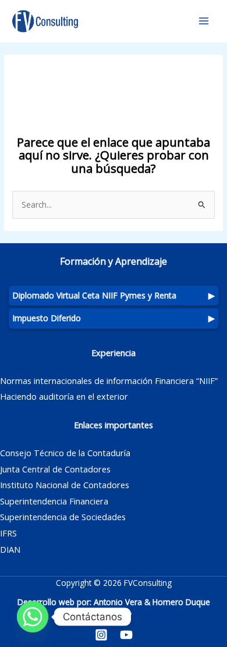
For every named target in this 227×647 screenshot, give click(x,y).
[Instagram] (101, 634)
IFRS (8, 533)
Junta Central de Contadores (55, 469)
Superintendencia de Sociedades (63, 516)
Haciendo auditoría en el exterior (64, 396)
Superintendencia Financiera (54, 501)
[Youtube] (126, 634)
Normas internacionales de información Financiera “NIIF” (109, 380)
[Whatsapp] (32, 616)
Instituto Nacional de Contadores (64, 484)
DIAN (10, 549)
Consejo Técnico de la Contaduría (65, 452)
